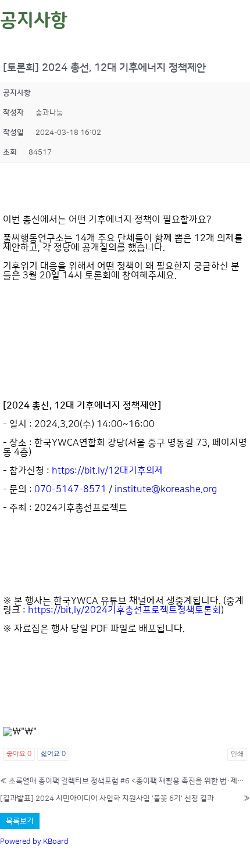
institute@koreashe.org (166, 489)
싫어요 (53, 754)
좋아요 (18, 754)
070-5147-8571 (70, 489)
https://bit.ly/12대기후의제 (107, 470)
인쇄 (237, 754)
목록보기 (20, 821)
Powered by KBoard (34, 841)
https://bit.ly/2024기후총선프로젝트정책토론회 (124, 610)
